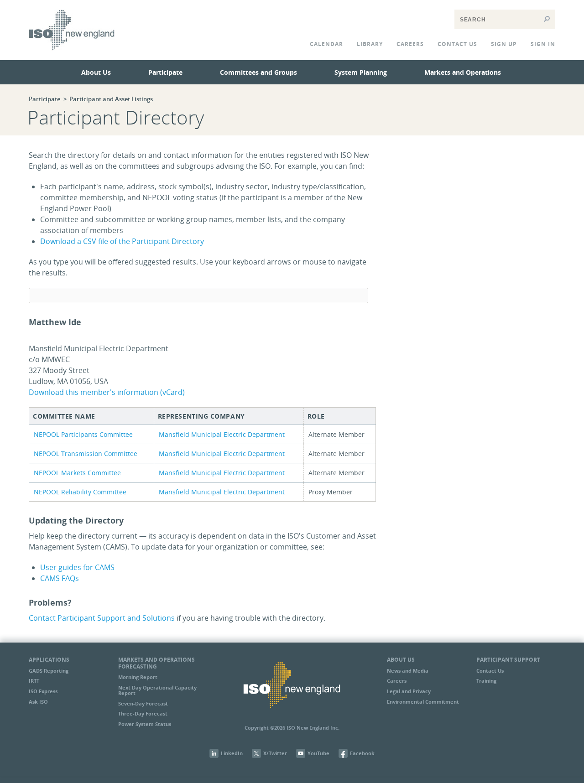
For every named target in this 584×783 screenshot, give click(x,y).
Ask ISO (38, 701)
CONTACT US (457, 44)
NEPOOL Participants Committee (83, 434)
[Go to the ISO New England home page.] (72, 56)
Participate (165, 72)
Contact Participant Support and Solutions (102, 618)
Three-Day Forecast (142, 713)
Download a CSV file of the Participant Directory (122, 241)
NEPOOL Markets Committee (77, 472)
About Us (96, 72)
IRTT (34, 680)
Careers (410, 44)
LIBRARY (370, 44)
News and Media (407, 670)
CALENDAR (326, 44)
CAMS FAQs (59, 578)
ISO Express (43, 691)
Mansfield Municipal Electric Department (222, 434)
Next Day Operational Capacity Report (157, 690)
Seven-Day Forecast (143, 703)
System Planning (360, 72)
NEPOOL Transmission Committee (85, 453)
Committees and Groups (258, 72)
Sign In (543, 44)
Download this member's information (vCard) (107, 392)
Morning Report (137, 677)
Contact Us (490, 670)
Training (486, 680)
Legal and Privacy (409, 691)
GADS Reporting (48, 670)
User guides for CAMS (77, 567)
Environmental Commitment (423, 701)
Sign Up (504, 44)
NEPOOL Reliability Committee (80, 491)
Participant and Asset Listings (111, 99)
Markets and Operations (462, 72)
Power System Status (144, 724)
